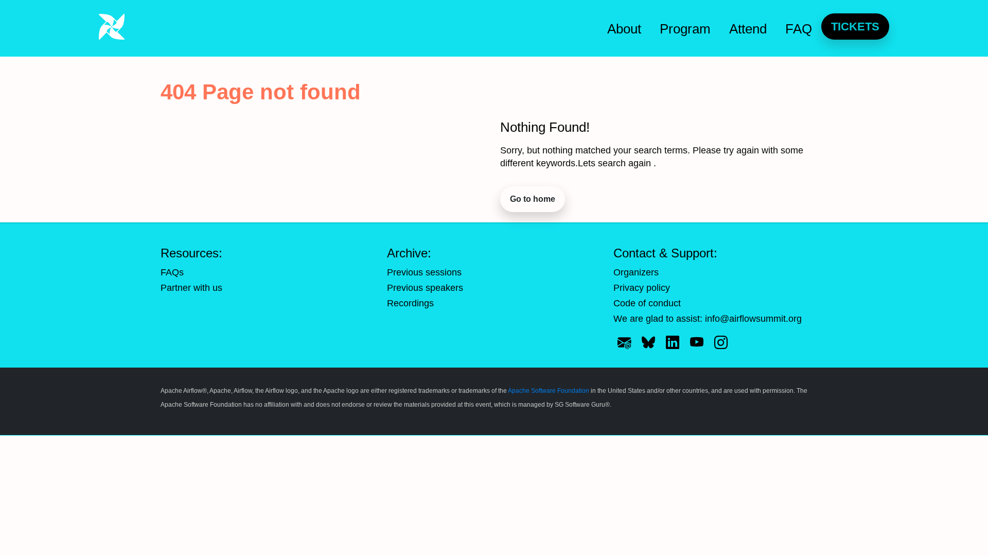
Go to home (532, 199)
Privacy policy (641, 288)
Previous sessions (424, 272)
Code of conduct (647, 303)
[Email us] (624, 342)
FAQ (798, 29)
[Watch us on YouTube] (696, 342)
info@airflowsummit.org (753, 319)
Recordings (410, 303)
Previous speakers (425, 288)
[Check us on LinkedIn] (672, 342)
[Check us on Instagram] (721, 342)
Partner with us (191, 288)
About (624, 29)
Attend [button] (748, 29)
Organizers (636, 272)
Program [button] (685, 29)
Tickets (855, 26)
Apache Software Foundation (548, 390)
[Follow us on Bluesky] (648, 342)
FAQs (172, 272)
